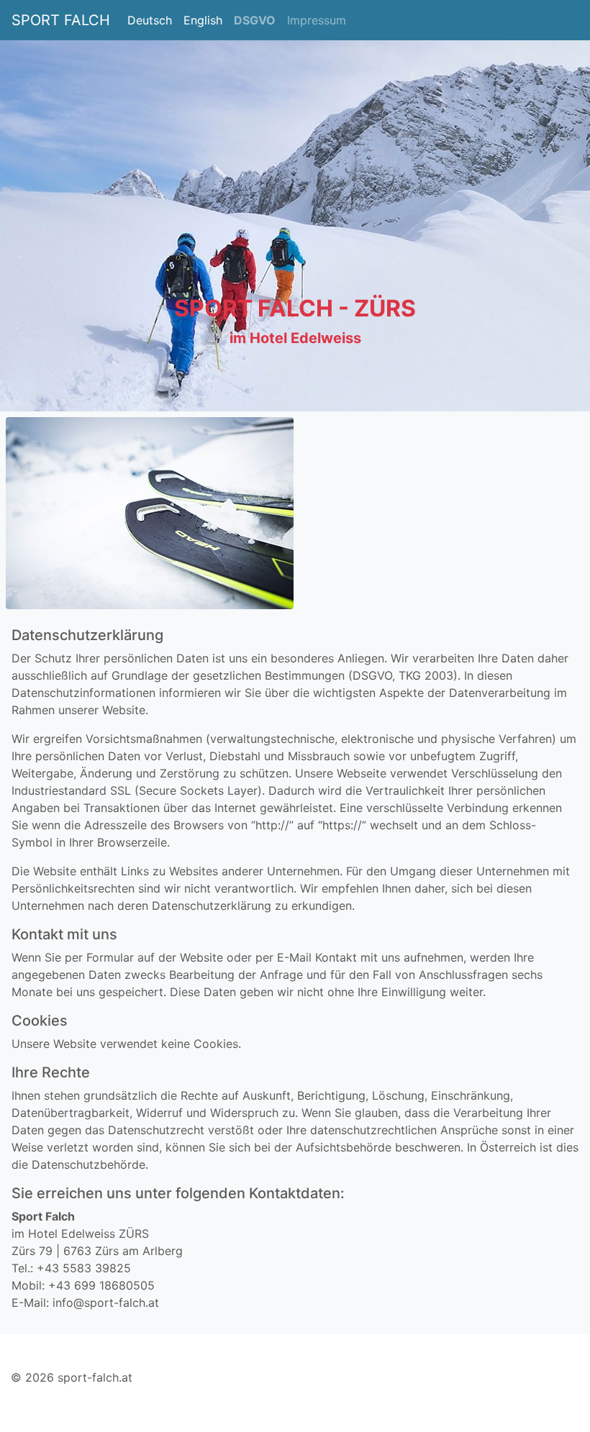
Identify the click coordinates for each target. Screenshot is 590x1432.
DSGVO (255, 20)
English (202, 20)
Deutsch (149, 20)
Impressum (316, 20)
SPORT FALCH (61, 20)
